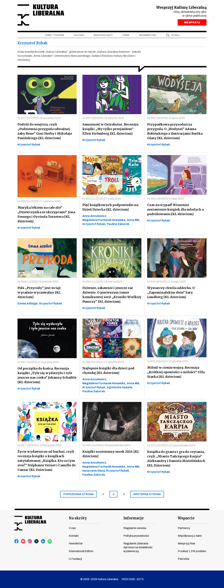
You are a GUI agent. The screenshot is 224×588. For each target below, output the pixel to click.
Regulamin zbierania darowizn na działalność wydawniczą (137, 547)
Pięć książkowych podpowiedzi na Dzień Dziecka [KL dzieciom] (110, 207)
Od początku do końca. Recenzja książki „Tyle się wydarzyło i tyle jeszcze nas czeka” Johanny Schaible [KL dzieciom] (47, 375)
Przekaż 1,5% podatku (192, 551)
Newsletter (76, 543)
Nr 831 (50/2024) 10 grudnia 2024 (168, 361)
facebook (16, 541)
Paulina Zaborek (118, 223)
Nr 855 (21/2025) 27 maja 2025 (101, 198)
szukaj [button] (175, 35)
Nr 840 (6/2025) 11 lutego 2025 (166, 281)
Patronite (183, 558)
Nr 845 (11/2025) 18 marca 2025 (102, 281)
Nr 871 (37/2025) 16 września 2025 (39, 118)
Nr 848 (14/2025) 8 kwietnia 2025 (38, 281)
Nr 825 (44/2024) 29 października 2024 (106, 445)
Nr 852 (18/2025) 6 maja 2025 (165, 198)
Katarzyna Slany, (94, 470)
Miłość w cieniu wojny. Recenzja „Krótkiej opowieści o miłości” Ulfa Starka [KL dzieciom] (176, 372)
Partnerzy (184, 528)
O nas (72, 528)
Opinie (126, 35)
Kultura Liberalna (41, 15)
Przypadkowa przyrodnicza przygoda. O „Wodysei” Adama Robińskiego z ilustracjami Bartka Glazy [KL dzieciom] (174, 131)
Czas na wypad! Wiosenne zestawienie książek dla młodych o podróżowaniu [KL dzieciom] (175, 209)
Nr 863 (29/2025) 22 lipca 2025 (166, 118)
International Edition (81, 551)
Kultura (79, 35)
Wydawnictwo (147, 35)
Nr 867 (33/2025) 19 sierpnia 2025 (103, 118)
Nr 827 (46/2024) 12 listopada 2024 (40, 445)
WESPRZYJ (192, 22)
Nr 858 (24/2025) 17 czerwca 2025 (39, 201)
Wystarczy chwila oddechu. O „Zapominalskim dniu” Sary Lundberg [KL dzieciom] (171, 292)
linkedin (43, 541)
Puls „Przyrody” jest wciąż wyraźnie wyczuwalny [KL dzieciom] (39, 292)
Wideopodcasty (103, 35)
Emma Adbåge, (28, 303)
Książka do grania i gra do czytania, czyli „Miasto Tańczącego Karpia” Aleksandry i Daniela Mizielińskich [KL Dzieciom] (176, 458)
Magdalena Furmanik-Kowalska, (104, 219)
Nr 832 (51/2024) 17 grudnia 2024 (103, 361)
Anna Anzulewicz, (94, 215)
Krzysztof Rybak (29, 144)
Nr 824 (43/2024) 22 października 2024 (171, 445)
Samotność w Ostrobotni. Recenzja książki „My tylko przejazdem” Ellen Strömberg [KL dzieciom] (110, 128)
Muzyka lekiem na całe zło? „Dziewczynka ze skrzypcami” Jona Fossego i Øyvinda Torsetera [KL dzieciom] (46, 214)
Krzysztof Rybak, (94, 223)
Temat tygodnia (54, 35)
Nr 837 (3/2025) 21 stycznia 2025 (38, 362)
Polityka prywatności (136, 535)
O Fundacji (75, 558)
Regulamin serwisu (134, 528)
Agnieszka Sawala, (120, 387)
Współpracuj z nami (190, 535)
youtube (23, 541)
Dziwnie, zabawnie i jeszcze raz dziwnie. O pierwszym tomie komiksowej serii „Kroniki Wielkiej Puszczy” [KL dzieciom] (111, 295)
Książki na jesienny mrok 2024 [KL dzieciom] (110, 454)
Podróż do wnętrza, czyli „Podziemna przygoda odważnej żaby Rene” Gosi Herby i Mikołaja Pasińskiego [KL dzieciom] (45, 131)
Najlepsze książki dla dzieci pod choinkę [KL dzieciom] (108, 370)
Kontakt (74, 535)
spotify (50, 541)
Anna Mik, (133, 219)
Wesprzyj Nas (186, 543)
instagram (30, 541)
